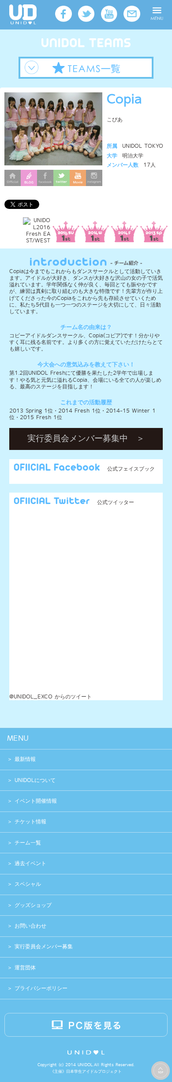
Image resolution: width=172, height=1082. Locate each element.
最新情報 (25, 759)
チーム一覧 (28, 843)
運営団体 (24, 968)
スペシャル (28, 884)
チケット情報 (30, 822)
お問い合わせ (29, 926)
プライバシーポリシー (39, 988)
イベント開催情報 (36, 801)
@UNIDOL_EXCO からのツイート (50, 697)
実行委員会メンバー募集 (42, 947)
